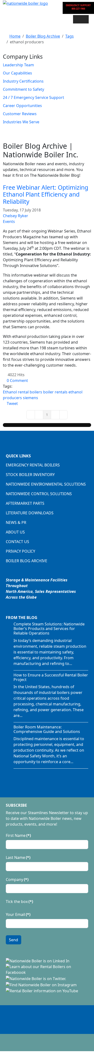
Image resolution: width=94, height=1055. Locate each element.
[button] (81, 19)
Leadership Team (18, 65)
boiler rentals (55, 392)
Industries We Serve (21, 122)
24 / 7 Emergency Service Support (33, 97)
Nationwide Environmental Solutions (46, 484)
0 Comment (17, 380)
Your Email (18, 914)
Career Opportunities (22, 105)
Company (17, 879)
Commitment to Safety (23, 89)
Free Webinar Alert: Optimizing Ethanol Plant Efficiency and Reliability (45, 194)
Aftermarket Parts (25, 503)
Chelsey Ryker (15, 215)
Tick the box (19, 901)
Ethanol (10, 392)
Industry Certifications (23, 81)
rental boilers (30, 392)
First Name (18, 835)
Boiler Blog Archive (26, 560)
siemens (30, 397)
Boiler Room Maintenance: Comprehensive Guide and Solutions (46, 729)
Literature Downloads (30, 513)
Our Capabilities (17, 73)
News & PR (16, 522)
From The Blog (21, 617)
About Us (15, 532)
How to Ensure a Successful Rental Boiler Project (50, 677)
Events (9, 221)
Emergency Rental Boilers (33, 465)
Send (13, 939)
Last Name (18, 857)
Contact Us (17, 541)
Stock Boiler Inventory (30, 474)
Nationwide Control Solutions (39, 493)
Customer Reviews (20, 113)
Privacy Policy (20, 551)
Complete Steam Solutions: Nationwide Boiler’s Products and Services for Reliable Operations (49, 628)
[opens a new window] (37, 960)
